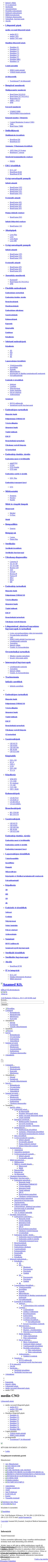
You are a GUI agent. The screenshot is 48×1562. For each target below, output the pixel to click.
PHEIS (12, 161)
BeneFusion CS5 (16, 226)
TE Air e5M (14, 566)
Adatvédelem (10, 1486)
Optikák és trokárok (30, 1356)
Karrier (7, 1496)
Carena (12, 537)
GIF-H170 (13, 743)
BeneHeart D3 (15, 142)
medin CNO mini (16, 38)
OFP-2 (12, 764)
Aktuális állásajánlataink (18, 1027)
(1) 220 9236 (26, 998)
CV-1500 (13, 781)
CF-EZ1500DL (15, 804)
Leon (12, 237)
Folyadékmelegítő (16, 375)
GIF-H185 (13, 745)
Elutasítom (12, 1561)
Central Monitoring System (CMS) (22, 122)
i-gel (11, 637)
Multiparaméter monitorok (15, 90)
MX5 (12, 580)
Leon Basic (14, 239)
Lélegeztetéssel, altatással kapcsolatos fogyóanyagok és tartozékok (22, 627)
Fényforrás (27, 1271)
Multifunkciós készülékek (15, 135)
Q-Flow (12, 515)
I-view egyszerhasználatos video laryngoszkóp (26, 633)
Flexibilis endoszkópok (13, 11)
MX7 (12, 578)
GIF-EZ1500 (14, 751)
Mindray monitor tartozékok (20, 656)
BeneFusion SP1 (16, 206)
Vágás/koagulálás (16, 365)
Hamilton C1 (14, 51)
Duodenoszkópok (12, 306)
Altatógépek (10, 230)
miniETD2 (13, 463)
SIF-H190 (13, 749)
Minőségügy (14, 1017)
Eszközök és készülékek (14, 380)
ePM (11, 102)
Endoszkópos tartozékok (14, 293)
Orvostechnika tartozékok (19, 635)
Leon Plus (13, 235)
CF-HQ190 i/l (15, 802)
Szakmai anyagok (11, 1093)
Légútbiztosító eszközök (18, 641)
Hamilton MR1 (15, 59)
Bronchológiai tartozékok (15, 441)
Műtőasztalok (11, 491)
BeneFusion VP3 (16, 193)
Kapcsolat (13, 1019)
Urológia (13, 386)
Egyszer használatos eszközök (33, 1324)
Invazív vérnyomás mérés (19, 658)
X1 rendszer (14, 783)
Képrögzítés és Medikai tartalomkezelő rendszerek (27, 373)
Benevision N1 (15, 98)
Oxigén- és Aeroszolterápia (19, 647)
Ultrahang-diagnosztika (13, 17)
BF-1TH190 (14, 812)
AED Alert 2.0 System (18, 150)
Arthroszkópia (15, 394)
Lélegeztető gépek (13, 25)
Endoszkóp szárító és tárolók (16, 474)
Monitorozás (14, 1047)
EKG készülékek (13, 165)
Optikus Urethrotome (30, 1312)
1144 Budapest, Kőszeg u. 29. (11, 998)
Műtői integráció (15, 979)
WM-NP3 (13, 779)
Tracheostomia (12, 677)
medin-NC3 (14, 34)
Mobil (7, 519)
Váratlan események (12, 1488)
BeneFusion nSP (16, 204)
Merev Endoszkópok (30, 1342)
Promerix (13, 496)
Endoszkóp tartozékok (15, 586)
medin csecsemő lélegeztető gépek (17, 30)
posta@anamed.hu (25, 1517)
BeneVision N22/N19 (17, 94)
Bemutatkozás (15, 1012)
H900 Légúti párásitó (17, 70)
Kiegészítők (9, 328)
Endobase (9, 332)
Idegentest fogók (11, 427)
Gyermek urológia (29, 1318)
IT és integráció (10, 5)
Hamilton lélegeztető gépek (15, 43)
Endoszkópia (14, 1039)
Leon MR (13, 241)
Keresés (4, 1004)
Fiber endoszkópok (30, 1338)
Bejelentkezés (15, 990)
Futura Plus (14, 539)
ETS (11, 487)
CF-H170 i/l (14, 798)
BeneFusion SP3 (16, 208)
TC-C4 (12, 770)
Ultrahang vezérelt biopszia (15, 445)
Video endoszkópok (30, 1336)
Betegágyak (10, 533)
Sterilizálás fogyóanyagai (14, 553)
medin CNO (14, 36)
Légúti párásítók (11, 66)
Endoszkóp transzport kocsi (15, 482)
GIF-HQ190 (14, 747)
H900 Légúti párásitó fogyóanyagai (22, 639)
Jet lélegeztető (19, 1174)
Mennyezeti (9, 509)
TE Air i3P (14, 564)
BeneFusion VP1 (16, 191)
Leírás (7, 1451)
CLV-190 (13, 787)
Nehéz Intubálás (15, 390)
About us (4, 994)
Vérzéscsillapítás (11, 423)
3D (11, 351)
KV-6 (12, 762)
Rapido (12, 500)
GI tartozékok (10, 450)
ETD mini (13, 469)
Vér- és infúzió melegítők (23, 1213)
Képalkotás (9, 337)
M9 (11, 582)
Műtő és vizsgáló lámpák (16, 504)
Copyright (4, 1521)
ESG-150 (13, 760)
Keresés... (4, 1000)
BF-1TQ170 (14, 814)
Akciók (8, 21)
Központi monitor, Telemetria (16, 118)
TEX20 (12, 572)
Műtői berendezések (12, 15)
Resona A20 (14, 568)
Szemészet (9, 399)
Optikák (26, 1273)
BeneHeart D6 (15, 139)
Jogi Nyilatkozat (11, 1492)
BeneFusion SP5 (16, 202)
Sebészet (13, 384)
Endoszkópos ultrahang (14, 310)
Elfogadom (4, 1561)
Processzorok (28, 1269)
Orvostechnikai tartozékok (17, 651)
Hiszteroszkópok (29, 1328)
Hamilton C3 (14, 53)
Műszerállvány (15, 371)
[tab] (24, 1460)
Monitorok (27, 1267)
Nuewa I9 (13, 576)
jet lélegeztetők (10, 77)
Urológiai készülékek (30, 1320)
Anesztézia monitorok (15, 275)
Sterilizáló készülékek (13, 548)
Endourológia (28, 1316)
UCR (12, 766)
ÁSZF (7, 1490)
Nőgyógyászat (15, 388)
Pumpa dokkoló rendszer (14, 213)
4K (11, 357)
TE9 (11, 570)
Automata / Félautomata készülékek (18, 146)
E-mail (33, 998)
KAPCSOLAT (10, 1494)
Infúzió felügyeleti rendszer (15, 221)
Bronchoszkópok (11, 302)
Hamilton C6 (14, 61)
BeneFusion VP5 (16, 187)
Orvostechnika (15, 1037)
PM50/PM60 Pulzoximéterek (20, 113)
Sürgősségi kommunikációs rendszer (19, 157)
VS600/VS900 (15, 111)
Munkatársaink (15, 1015)
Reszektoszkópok (29, 1314)
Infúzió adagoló (11, 183)
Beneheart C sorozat (17, 152)
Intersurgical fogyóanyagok (18, 662)
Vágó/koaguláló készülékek (33, 1346)
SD (11, 355)
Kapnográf (13, 280)
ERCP (7, 436)
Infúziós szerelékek (13, 681)
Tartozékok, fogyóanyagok (14, 19)
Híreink (12, 1023)
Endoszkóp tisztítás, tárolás (15, 297)
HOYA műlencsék (16, 403)
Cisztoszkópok (28, 1310)
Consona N (14, 562)
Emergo (12, 528)
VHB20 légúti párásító (18, 72)
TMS (12, 124)
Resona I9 (13, 574)
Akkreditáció (14, 1041)
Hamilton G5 (14, 49)
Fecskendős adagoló (12, 198)
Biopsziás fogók (11, 414)
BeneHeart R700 (16, 174)
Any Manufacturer (11, 1464)
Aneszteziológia (11, 9)
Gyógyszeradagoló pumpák (18, 178)
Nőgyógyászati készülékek (32, 1332)
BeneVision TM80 (16, 126)
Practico (13, 498)
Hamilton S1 (14, 47)
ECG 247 (13, 170)
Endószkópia (14, 1051)
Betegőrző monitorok (15, 85)
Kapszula (8, 324)
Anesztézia (14, 643)
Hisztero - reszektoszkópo (32, 1330)
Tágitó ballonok (11, 432)
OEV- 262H (14, 789)
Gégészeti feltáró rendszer (32, 1344)
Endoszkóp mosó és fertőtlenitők (17, 459)
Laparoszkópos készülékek (15, 361)
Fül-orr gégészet (15, 392)
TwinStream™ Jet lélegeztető (20, 81)
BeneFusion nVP (16, 189)
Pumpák (13, 369)
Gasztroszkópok (11, 315)
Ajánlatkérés (9, 1374)
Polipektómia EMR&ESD (15, 419)
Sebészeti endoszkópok (13, 13)
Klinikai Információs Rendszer (20, 977)
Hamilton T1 (14, 57)
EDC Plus (13, 478)
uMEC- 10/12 (15, 100)
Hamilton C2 (14, 55)
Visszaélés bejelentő (12, 1498)
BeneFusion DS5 (16, 217)
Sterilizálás (9, 7)
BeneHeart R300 (16, 172)
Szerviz (8, 1083)
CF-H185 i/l (14, 800)
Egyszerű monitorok (13, 107)
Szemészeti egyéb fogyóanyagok (21, 405)
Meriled (12, 513)
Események (14, 1025)
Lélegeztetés (14, 1045)
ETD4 (12, 465)
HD (11, 353)
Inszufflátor (14, 367)
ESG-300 (13, 768)
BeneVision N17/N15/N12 (19, 96)
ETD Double (14, 467)
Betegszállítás (11, 524)
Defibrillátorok (12, 130)
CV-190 (13, 785)
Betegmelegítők (19, 1210)
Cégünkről (9, 1065)
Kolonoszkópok (11, 319)
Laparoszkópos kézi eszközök (33, 1305)
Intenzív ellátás (10, 3)
